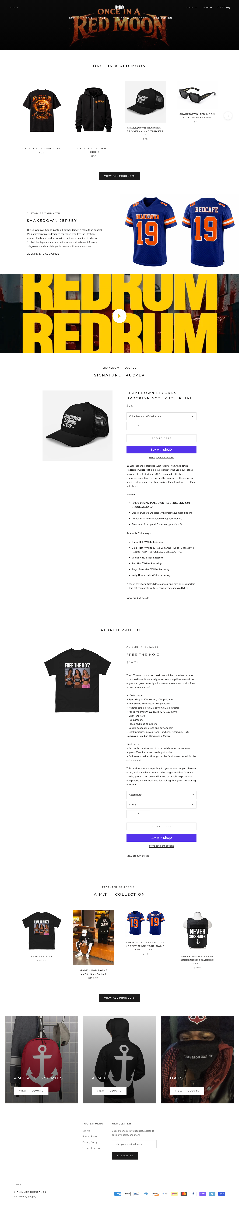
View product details (137, 598)
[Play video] (119, 316)
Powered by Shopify (25, 1196)
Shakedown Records (130, 18)
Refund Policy (89, 1136)
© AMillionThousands (30, 1192)
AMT (103, 18)
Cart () (224, 7)
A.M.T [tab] (100, 894)
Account (192, 7)
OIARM (87, 18)
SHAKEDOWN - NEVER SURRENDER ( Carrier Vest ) (197, 960)
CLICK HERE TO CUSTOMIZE (43, 253)
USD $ (12, 7)
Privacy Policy (89, 1142)
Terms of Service (91, 1148)
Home (71, 18)
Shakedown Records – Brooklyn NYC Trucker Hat (145, 131)
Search (207, 7)
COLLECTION (163, 18)
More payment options (161, 457)
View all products (119, 176)
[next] (228, 116)
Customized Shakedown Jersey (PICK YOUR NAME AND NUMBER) (145, 946)
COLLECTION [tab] (130, 894)
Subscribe (125, 1155)
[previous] (11, 116)
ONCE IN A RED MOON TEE (42, 148)
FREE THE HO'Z (143, 655)
